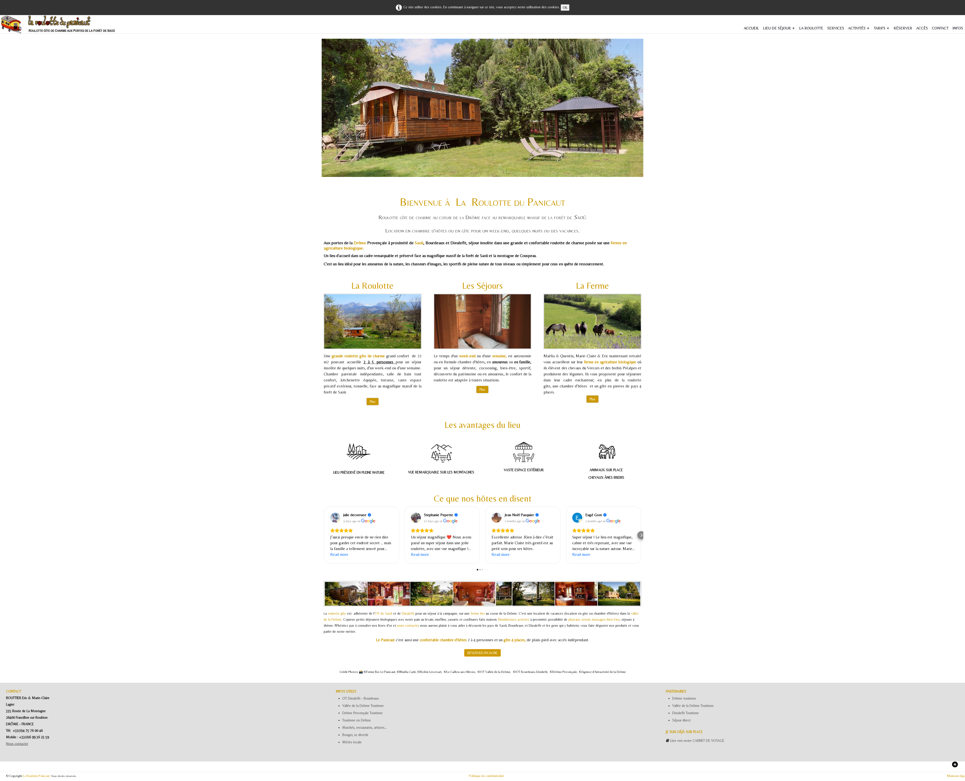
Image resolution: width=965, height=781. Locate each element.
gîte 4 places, (515, 640)
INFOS (957, 28)
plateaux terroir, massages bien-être (594, 619)
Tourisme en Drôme (356, 720)
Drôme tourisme (684, 698)
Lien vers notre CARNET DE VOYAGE (697, 741)
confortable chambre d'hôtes (443, 640)
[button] (324, 535)
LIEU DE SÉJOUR (779, 28)
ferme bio (478, 613)
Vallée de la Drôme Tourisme (363, 706)
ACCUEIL (751, 28)
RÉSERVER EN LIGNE (482, 653)
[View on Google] (335, 518)
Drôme (360, 242)
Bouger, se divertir (355, 735)
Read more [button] (339, 554)
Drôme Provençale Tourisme (362, 713)
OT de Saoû (383, 613)
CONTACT (940, 28)
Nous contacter (17, 744)
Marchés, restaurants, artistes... (364, 727)
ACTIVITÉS (859, 28)
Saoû (419, 242)
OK (565, 8)
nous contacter (407, 625)
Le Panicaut (385, 640)
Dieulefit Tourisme (685, 713)
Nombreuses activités (514, 619)
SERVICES (835, 28)
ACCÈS (922, 28)
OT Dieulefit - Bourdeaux (360, 698)
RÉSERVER (903, 28)
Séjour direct (681, 720)
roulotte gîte (337, 613)
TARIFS (882, 28)
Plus (372, 402)
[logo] (8, 26)
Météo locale (352, 742)
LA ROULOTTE (811, 28)
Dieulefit (408, 613)
